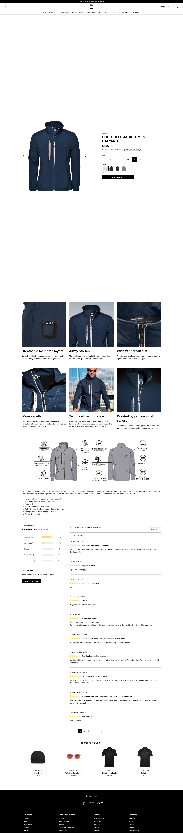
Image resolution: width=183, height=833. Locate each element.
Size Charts (98, 821)
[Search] (4, 6)
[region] (54, 156)
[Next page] (97, 731)
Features (27, 821)
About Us (132, 818)
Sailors (61, 824)
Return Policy (134, 830)
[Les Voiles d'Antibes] (83, 802)
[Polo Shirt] (145, 757)
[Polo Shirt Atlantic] (109, 757)
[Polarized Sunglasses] (73, 757)
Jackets (26, 827)
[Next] (85, 156)
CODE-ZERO (106, 134)
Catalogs (132, 824)
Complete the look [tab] (91, 743)
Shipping (97, 824)
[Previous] (23, 156)
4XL (141, 159)
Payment (97, 827)
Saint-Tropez (63, 830)
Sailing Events (64, 821)
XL (122, 159)
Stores (131, 821)
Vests (26, 830)
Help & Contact (99, 818)
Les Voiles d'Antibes (66, 827)
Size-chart (106, 172)
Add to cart (118, 177)
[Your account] (178, 7)
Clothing (27, 818)
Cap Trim (38, 773)
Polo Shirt (145, 773)
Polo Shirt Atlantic (109, 773)
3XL (134, 159)
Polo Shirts (28, 824)
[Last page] (101, 731)
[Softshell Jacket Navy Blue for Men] (54, 156)
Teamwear (63, 818)
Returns (97, 830)
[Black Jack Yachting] (91, 802)
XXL (128, 159)
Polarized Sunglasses (73, 773)
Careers (132, 827)
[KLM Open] (100, 802)
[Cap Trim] (38, 757)
